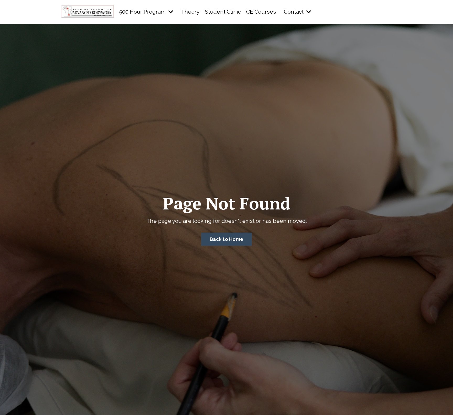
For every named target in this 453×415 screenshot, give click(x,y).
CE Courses (261, 11)
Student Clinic (223, 11)
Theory (190, 11)
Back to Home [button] (226, 239)
